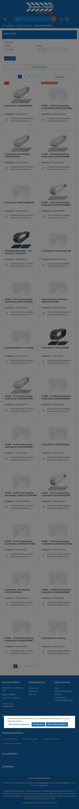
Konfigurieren (38, 724)
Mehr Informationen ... (15, 721)
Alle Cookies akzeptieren (57, 724)
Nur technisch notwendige (19, 724)
